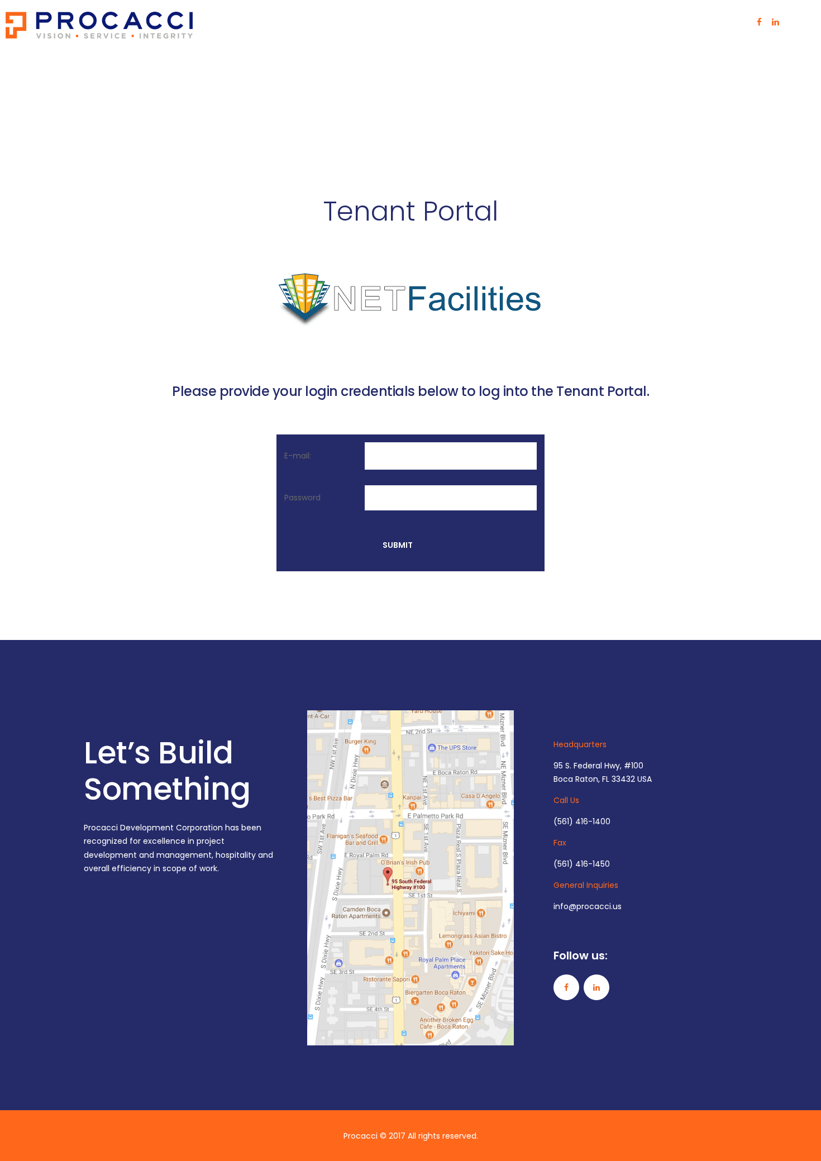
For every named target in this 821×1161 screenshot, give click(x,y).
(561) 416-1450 (581, 863)
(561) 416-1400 (581, 821)
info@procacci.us (587, 906)
